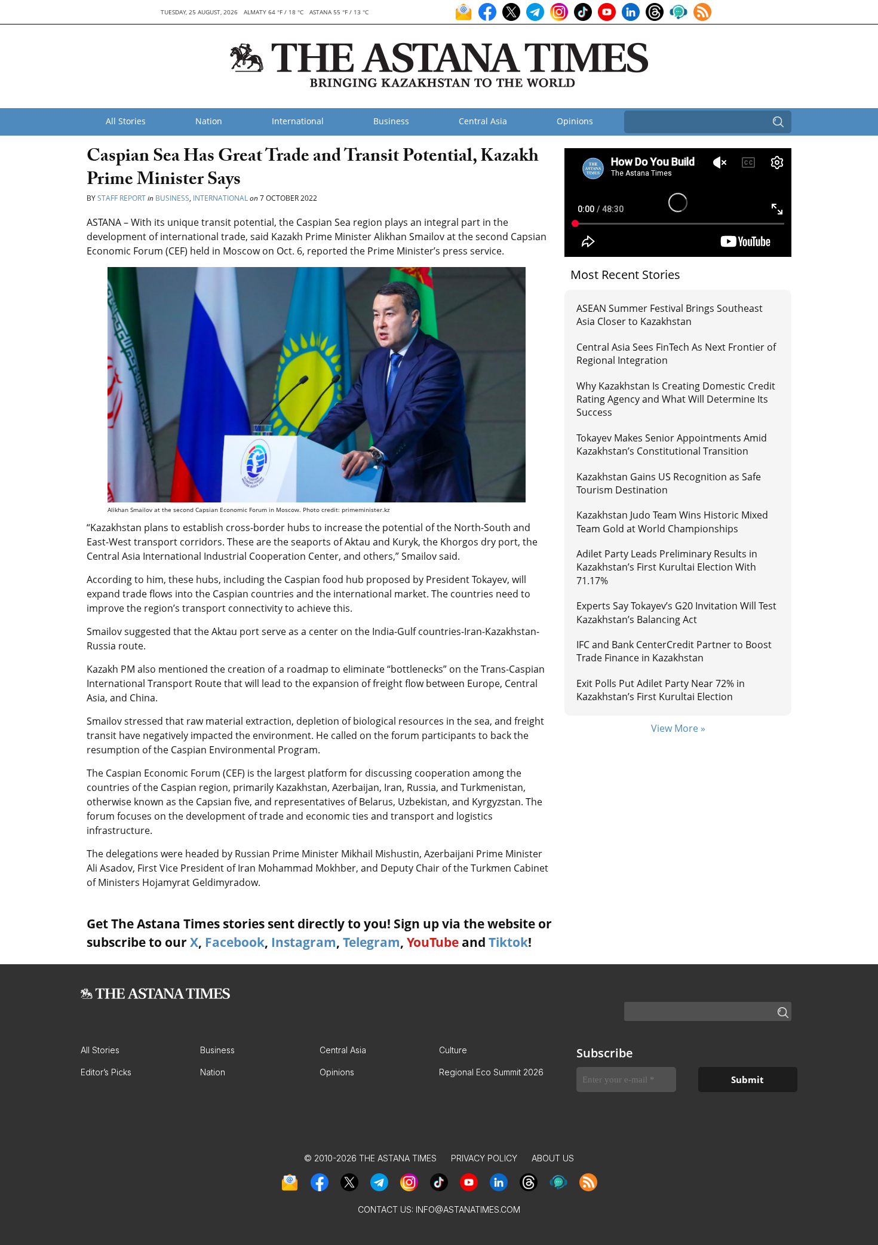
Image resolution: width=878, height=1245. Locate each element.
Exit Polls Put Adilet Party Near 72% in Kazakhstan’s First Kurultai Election (660, 690)
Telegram (371, 942)
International (298, 121)
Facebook (235, 942)
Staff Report (121, 198)
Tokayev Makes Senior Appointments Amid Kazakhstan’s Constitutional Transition (671, 444)
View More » (678, 728)
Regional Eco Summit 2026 (491, 1072)
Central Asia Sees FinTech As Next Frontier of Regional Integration (676, 354)
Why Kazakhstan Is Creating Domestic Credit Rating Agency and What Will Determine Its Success (675, 399)
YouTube (433, 942)
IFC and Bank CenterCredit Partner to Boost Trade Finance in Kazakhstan (674, 651)
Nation (208, 121)
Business (391, 121)
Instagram (303, 942)
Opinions (575, 121)
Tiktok (508, 942)
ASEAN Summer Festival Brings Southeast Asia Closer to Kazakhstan (669, 315)
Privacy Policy (484, 1158)
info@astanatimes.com (468, 1209)
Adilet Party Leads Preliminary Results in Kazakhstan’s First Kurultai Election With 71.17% (666, 567)
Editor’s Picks (106, 1072)
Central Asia (483, 121)
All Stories (126, 121)
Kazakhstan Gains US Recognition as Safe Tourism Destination (668, 483)
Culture (453, 1050)
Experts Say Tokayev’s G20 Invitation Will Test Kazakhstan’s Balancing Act (676, 612)
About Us (553, 1158)
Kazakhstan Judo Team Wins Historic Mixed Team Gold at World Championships (672, 521)
